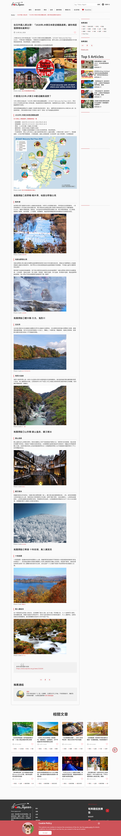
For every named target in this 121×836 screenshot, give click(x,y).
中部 (94, 31)
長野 (100, 31)
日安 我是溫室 (49, 695)
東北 (97, 26)
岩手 (84, 29)
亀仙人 (24, 604)
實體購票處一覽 (32, 119)
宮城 (89, 29)
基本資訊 (37, 10)
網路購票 (23, 119)
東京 (89, 31)
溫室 (28, 692)
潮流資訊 (54, 783)
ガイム (23, 655)
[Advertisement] (94, 130)
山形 (100, 29)
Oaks (23, 486)
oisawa (24, 544)
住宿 (51, 10)
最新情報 (59, 10)
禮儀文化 (68, 10)
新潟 (105, 31)
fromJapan (17, 4)
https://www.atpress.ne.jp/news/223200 (29, 668)
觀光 (30, 10)
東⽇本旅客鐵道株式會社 (28, 91)
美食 (45, 10)
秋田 (94, 29)
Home (13, 15)
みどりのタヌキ (26, 371)
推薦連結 (97, 67)
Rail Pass (85, 34)
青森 (102, 26)
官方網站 (16, 119)
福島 (105, 29)
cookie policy (89, 827)
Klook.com (84, 50)
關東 (84, 31)
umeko (24, 313)
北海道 (22, 749)
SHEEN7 (24, 254)
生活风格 (76, 10)
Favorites (88, 10)
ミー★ (23, 426)
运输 (37, 811)
